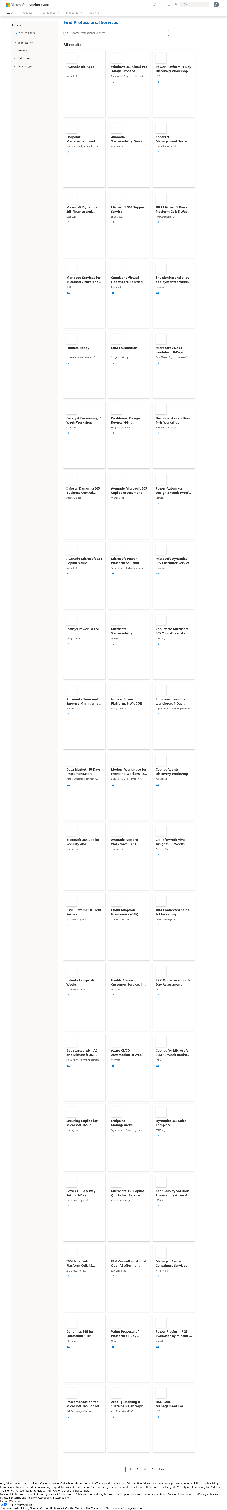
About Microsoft (169, 1494)
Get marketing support (47, 1487)
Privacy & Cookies (64, 1508)
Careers (155, 1494)
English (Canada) (10, 1501)
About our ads (114, 1508)
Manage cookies (132, 1508)
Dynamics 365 (52, 1494)
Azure (40, 1494)
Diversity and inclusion (24, 1497)
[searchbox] (37, 32)
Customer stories (50, 1483)
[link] (84, 83)
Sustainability (61, 1497)
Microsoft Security (25, 1494)
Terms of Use (82, 1508)
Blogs (36, 1483)
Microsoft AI (7, 1494)
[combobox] (118, 33)
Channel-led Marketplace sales (18, 1490)
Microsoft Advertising (90, 1494)
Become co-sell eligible (162, 1487)
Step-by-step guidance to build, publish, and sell (119, 1487)
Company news (189, 1494)
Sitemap (35, 1508)
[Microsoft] (15, 5)
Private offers (134, 1483)
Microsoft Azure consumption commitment (168, 1483)
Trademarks (98, 1508)
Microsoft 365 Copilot (117, 1494)
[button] (66, 33)
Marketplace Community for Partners (198, 1487)
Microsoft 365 (69, 1494)
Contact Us (46, 1508)
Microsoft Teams (140, 1494)
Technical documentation (111, 1483)
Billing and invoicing (206, 1483)
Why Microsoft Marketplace (16, 1483)
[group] (68, 81)
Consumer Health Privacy (14, 1508)
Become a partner (10, 1487)
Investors (5, 1497)
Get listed (27, 1487)
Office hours (67, 1483)
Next (162, 1469)
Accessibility (45, 1497)
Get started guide (85, 1483)
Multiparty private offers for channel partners (63, 1490)
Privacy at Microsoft (209, 1494)
